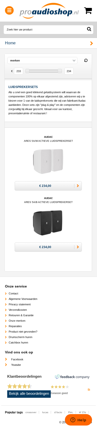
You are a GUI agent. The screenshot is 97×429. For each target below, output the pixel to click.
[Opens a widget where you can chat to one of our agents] (78, 420)
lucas (45, 412)
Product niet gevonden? (23, 331)
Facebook (17, 359)
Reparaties (15, 326)
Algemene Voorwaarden (23, 298)
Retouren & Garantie (21, 315)
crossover (30, 412)
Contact (13, 293)
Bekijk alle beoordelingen (29, 394)
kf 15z (82, 412)
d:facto (58, 412)
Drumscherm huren (20, 337)
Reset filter (86, 61)
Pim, (70, 412)
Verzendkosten (18, 309)
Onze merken (17, 320)
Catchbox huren (18, 342)
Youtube (16, 364)
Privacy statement (20, 304)
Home (10, 43)
